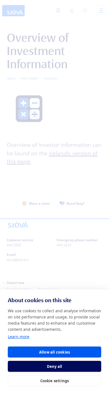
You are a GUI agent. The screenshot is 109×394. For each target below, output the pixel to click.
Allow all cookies (54, 352)
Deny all (54, 366)
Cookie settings (54, 380)
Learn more (18, 336)
